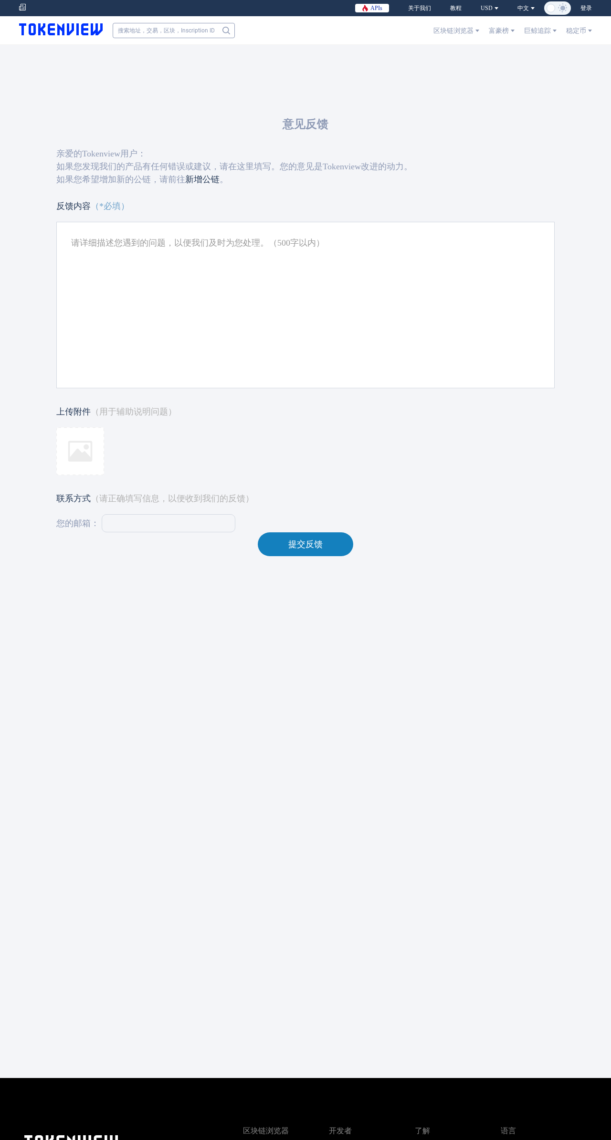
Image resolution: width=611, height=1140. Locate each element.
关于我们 (419, 8)
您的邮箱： (77, 523)
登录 (586, 8)
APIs (375, 8)
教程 (456, 8)
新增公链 (202, 179)
